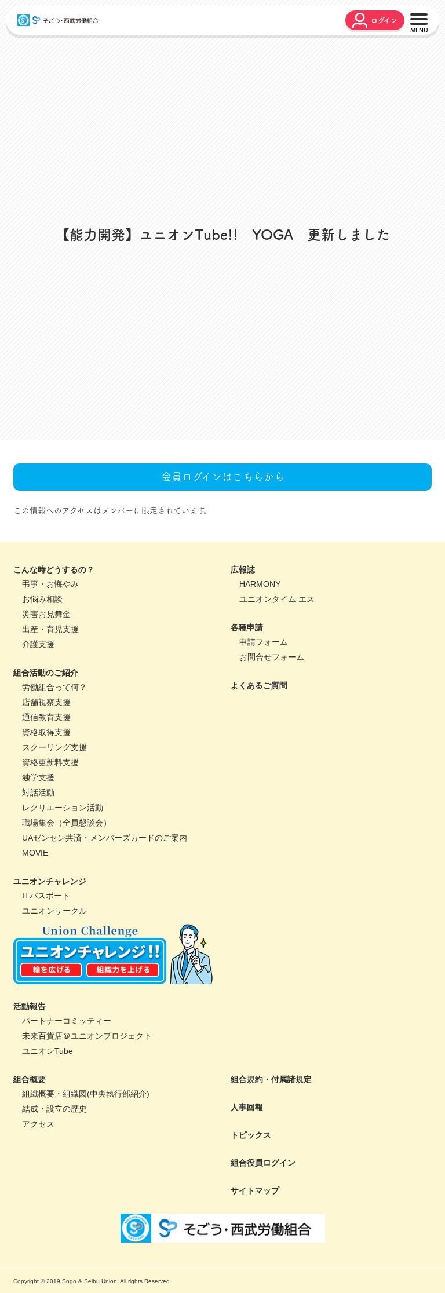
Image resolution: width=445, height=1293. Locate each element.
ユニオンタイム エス (277, 676)
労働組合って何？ (54, 764)
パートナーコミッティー (66, 1097)
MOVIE (35, 929)
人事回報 (247, 1184)
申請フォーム (263, 719)
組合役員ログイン (263, 1239)
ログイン (384, 20)
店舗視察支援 (46, 779)
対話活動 (38, 869)
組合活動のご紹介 (45, 749)
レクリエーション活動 (62, 884)
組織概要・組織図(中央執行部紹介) (85, 1170)
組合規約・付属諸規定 (271, 1156)
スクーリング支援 (54, 824)
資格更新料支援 (50, 839)
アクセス (38, 1201)
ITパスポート (46, 972)
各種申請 (247, 704)
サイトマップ (255, 1267)
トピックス (251, 1212)
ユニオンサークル (54, 987)
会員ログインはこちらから (222, 554)
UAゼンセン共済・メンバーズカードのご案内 (104, 914)
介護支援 (38, 721)
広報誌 (243, 646)
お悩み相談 (42, 676)
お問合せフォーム (271, 734)
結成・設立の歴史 (54, 1185)
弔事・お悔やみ (50, 661)
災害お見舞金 (46, 691)
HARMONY (259, 661)
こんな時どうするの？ (53, 646)
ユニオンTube (47, 1128)
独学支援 (38, 854)
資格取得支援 (46, 809)
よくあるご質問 (259, 762)
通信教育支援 (46, 794)
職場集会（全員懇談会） (66, 899)
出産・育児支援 (50, 706)
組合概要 (29, 1156)
